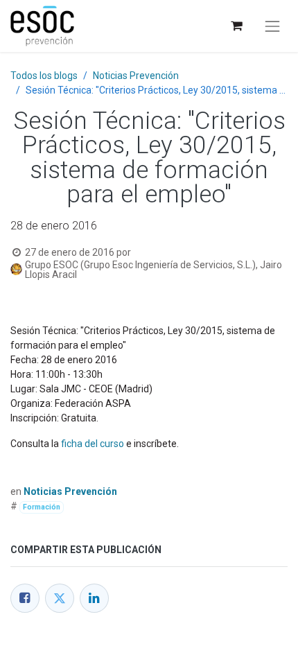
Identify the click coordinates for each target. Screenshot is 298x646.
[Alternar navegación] (272, 26)
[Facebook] (25, 598)
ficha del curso (92, 443)
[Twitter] (59, 598)
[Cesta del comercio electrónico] (236, 26)
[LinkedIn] (94, 598)
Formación (41, 507)
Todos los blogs (44, 75)
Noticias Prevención (136, 75)
